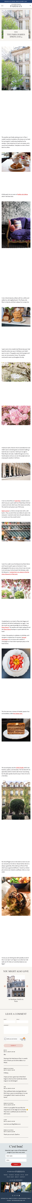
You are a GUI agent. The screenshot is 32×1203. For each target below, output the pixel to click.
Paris (16, 32)
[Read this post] (16, 986)
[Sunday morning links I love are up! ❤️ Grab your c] (6, 1187)
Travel (6, 1174)
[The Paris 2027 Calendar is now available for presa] (26, 1187)
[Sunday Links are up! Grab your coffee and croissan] (16, 1187)
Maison (17, 1174)
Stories (11, 1174)
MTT (24, 1200)
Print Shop (10, 1176)
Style (22, 1174)
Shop (26, 1174)
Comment (6, 1025)
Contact (22, 1176)
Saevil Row (19, 1200)
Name (5, 1019)
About (17, 1176)
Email (18, 1019)
